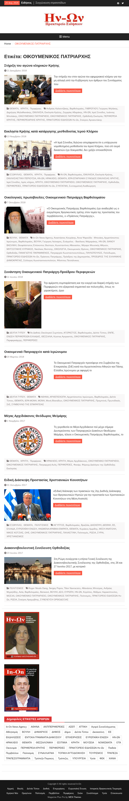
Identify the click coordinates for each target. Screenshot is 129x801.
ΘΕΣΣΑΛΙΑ (46, 336)
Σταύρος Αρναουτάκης (91, 120)
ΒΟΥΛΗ (13, 237)
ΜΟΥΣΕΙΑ (88, 742)
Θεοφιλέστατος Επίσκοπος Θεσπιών (36, 245)
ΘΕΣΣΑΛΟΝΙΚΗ (44, 742)
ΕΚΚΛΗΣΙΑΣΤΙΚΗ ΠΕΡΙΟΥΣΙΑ (21, 178)
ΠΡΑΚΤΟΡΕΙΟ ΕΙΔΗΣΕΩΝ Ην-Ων (62, 120)
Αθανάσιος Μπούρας (92, 588)
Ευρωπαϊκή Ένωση (77, 788)
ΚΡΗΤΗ (24, 108)
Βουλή (20, 788)
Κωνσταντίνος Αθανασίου (67, 245)
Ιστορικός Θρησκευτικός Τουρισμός (106, 788)
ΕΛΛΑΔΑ (11, 529)
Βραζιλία (85, 525)
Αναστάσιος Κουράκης (65, 237)
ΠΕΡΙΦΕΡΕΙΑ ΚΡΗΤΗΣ (33, 747)
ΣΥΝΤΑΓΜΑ (62, 186)
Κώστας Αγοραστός (63, 336)
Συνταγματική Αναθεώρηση (82, 186)
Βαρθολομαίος (77, 108)
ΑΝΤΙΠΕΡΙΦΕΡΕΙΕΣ (53, 726)
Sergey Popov (56, 588)
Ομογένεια (26, 793)
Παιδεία (112, 747)
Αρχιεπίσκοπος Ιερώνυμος (80, 397)
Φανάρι (77, 464)
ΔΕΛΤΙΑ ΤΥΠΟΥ (17, 332)
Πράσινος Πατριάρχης (51, 256)
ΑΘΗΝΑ (45, 397)
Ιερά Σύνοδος (98, 112)
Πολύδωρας (109, 253)
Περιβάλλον (12, 753)
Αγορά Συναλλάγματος (103, 726)
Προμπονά (101, 400)
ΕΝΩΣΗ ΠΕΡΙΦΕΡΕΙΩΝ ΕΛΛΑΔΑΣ (23, 336)
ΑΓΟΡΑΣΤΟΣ (70, 332)
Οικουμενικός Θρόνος (78, 249)
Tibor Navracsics (72, 588)
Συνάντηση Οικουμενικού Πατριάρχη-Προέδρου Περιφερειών (49, 272)
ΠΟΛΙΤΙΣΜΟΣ (41, 525)
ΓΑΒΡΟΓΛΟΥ (91, 108)
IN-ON (63, 174)
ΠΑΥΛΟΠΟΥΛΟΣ (94, 253)
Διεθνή (46, 788)
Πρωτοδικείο (114, 400)
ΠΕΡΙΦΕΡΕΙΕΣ (14, 186)
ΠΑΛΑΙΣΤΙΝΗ (69, 532)
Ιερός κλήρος (27, 182)
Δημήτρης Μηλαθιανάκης (19, 112)
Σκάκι (80, 793)
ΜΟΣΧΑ (10, 595)
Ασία (21, 592)
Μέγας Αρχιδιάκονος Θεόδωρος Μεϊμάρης (35, 416)
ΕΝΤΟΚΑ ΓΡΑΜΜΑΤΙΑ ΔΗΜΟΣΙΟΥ (43, 737)
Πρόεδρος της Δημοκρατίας (76, 256)
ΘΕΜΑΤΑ (14, 108)
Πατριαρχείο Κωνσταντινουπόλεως (67, 253)
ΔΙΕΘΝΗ (107, 525)
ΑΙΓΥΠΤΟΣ (58, 525)
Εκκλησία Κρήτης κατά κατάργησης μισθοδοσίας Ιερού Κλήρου (51, 131)
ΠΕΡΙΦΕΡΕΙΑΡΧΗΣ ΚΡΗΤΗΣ (31, 120)
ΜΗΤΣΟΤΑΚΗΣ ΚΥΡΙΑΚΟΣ (20, 249)
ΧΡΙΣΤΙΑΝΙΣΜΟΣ (15, 536)
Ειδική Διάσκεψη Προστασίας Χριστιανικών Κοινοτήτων (45, 480)
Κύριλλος (87, 592)
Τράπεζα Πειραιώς (44, 758)
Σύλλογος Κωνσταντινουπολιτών (39, 260)
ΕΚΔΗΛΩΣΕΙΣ (13, 737)
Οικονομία (11, 747)
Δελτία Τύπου (33, 788)
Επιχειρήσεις (59, 788)
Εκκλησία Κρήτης (53, 112)
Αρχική (10, 788)
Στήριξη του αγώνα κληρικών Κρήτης (31, 65)
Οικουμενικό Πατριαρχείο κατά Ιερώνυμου (35, 351)
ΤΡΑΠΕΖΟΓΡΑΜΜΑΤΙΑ (18, 758)
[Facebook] (118, 3)
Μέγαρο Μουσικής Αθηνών (94, 245)
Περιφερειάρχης (14, 340)
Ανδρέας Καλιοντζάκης (57, 108)
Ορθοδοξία (113, 182)
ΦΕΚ (102, 758)
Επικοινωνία (116, 793)
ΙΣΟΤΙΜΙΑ (62, 742)
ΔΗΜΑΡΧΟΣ (41, 732)
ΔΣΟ (61, 592)
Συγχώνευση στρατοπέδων (51, 2)
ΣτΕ (8, 404)
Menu (66, 36)
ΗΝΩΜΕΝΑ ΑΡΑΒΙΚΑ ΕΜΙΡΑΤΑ (53, 529)
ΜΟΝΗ (41, 400)
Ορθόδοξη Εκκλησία (93, 116)
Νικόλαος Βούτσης (43, 249)
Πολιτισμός (82, 532)
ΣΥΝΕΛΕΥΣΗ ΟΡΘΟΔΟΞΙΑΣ (54, 599)
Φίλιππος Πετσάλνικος (68, 260)
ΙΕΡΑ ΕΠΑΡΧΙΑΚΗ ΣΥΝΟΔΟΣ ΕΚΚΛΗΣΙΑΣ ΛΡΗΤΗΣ (93, 178)
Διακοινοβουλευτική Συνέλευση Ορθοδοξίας (37, 548)
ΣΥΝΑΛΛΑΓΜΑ (46, 753)
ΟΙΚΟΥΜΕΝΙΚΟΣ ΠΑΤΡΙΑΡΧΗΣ (65, 116)
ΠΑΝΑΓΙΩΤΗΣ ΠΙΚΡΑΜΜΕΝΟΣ (34, 253)
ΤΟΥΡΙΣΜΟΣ (96, 753)
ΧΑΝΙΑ (112, 758)
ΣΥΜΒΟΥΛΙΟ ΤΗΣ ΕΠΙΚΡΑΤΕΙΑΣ (27, 404)
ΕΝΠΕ (111, 332)
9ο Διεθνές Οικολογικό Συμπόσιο (46, 332)
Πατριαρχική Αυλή (47, 464)
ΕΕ (113, 525)
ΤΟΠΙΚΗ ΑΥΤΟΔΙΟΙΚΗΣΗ (71, 753)
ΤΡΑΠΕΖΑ (112, 753)
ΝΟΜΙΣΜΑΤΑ (105, 742)
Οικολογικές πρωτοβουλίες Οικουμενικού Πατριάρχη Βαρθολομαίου (54, 197)
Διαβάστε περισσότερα (68, 90)
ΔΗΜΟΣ (56, 732)
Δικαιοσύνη (98, 732)
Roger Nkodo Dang (38, 588)
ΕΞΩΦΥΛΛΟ (16, 174)
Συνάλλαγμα (92, 793)
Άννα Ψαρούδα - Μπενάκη (90, 237)
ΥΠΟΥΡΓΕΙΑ (79, 758)
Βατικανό (44, 592)
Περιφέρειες (35, 108)
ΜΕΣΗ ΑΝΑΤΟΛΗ (107, 529)
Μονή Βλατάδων (54, 400)
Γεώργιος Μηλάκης (108, 108)
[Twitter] (123, 3)
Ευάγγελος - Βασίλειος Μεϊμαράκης (80, 241)
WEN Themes (74, 797)
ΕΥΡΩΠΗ (68, 592)
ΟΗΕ (27, 532)
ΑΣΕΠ (72, 726)
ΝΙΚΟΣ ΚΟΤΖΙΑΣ (15, 532)
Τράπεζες (63, 758)
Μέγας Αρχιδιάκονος (77, 461)
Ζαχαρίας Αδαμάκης (72, 112)
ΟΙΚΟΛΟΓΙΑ (60, 249)
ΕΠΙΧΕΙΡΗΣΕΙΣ (74, 737)
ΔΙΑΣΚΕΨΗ (95, 525)
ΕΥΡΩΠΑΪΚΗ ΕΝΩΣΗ (26, 529)
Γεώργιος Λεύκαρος (52, 241)
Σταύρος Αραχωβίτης (28, 599)
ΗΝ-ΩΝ (87, 112)
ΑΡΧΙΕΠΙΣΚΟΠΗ (58, 397)
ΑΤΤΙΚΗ (83, 726)
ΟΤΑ (118, 742)
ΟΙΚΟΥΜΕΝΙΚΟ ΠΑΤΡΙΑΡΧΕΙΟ (33, 116)
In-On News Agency (43, 237)
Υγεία (92, 758)
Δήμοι (67, 732)
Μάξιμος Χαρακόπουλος (105, 592)
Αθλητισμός (12, 732)
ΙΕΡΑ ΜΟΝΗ (31, 400)
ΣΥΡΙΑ (100, 532)
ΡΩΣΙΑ (93, 532)
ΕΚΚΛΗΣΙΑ (38, 112)
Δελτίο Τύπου (100, 332)
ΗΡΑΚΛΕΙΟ (51, 178)
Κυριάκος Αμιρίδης (89, 529)
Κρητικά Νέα (12, 793)
